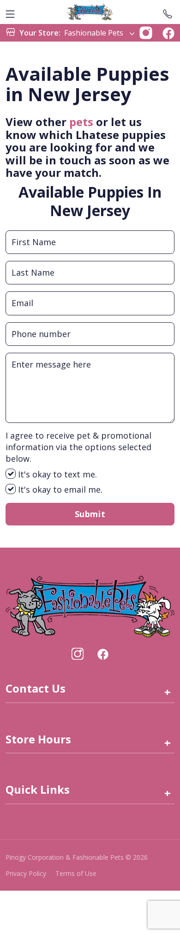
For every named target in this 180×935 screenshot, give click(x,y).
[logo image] (90, 12)
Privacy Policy (26, 873)
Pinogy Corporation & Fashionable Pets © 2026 (77, 857)
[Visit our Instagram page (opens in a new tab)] (78, 654)
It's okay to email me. (59, 489)
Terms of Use (75, 873)
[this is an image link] (90, 606)
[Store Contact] (167, 12)
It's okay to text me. (56, 474)
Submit (90, 513)
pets (81, 121)
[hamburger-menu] (10, 12)
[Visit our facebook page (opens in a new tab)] (102, 654)
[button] (145, 32)
